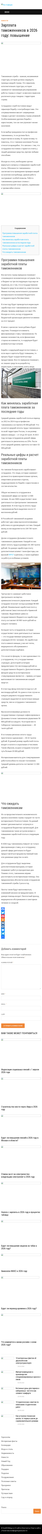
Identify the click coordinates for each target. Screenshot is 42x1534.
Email (4, 1004)
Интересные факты (9, 1441)
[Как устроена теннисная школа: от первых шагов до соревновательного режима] (7, 1416)
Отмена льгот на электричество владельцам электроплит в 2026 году (18, 1175)
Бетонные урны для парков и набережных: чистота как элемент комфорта (27, 1390)
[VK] (21, 923)
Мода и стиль (7, 1449)
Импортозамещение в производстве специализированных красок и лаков (28, 1376)
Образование (6, 1465)
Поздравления (7, 1477)
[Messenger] (21, 930)
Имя (3, 994)
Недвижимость (7, 1453)
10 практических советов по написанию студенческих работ (27, 1404)
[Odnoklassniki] (21, 919)
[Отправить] (21, 937)
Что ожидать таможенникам (14, 252)
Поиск (3, 1507)
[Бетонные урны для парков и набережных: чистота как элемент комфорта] (7, 1388)
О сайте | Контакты (22, 1528)
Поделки (5, 1473)
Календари (6, 1445)
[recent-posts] (16, 1352)
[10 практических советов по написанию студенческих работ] (7, 1402)
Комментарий (7, 962)
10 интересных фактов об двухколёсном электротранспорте (26, 1360)
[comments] (26, 1352)
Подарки (5, 1469)
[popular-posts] (6, 1352)
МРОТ (11, 554)
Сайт (3, 1014)
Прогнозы (5, 1489)
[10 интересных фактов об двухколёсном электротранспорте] (7, 1358)
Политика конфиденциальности (14, 1530)
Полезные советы (8, 1481)
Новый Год (5, 1461)
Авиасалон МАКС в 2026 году (14, 1271)
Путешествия (6, 1493)
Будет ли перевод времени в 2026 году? (19, 1308)
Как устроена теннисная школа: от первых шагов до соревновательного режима (27, 1418)
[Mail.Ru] (21, 926)
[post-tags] (36, 1352)
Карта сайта (36, 1528)
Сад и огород (6, 1497)
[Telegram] (21, 933)
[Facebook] (21, 909)
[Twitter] (21, 912)
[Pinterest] (21, 916)
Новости (4, 21)
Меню (7, 12)
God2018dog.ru (8, 1528)
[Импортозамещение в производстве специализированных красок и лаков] (7, 1372)
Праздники (6, 1485)
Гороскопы (5, 1437)
